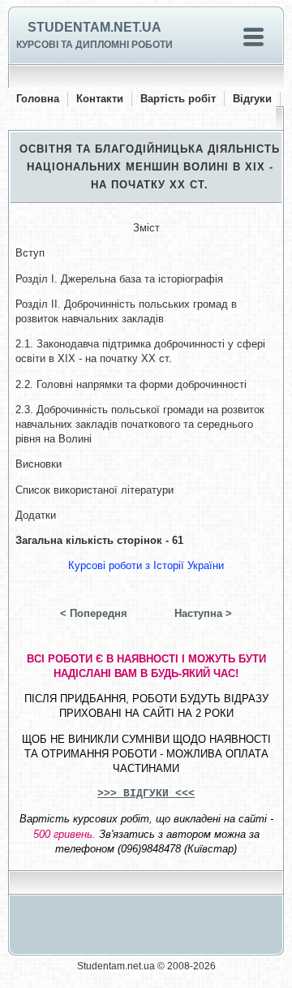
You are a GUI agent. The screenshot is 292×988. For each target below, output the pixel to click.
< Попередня (93, 613)
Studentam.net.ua (94, 27)
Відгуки (252, 99)
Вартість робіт (178, 99)
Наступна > (203, 613)
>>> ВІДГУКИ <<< (146, 793)
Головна (37, 99)
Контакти (99, 99)
